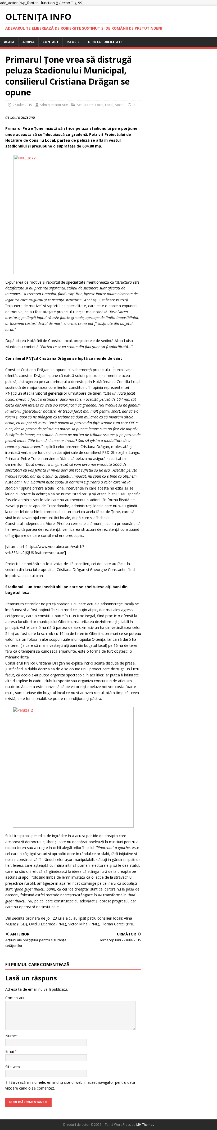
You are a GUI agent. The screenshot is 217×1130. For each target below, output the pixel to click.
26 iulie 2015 (22, 104)
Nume (10, 1035)
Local (99, 104)
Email (10, 1051)
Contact (50, 42)
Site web (12, 1066)
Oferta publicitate (105, 42)
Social (119, 104)
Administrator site (54, 104)
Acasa (9, 42)
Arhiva (28, 42)
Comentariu (15, 997)
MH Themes (145, 1124)
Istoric (73, 42)
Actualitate (85, 104)
